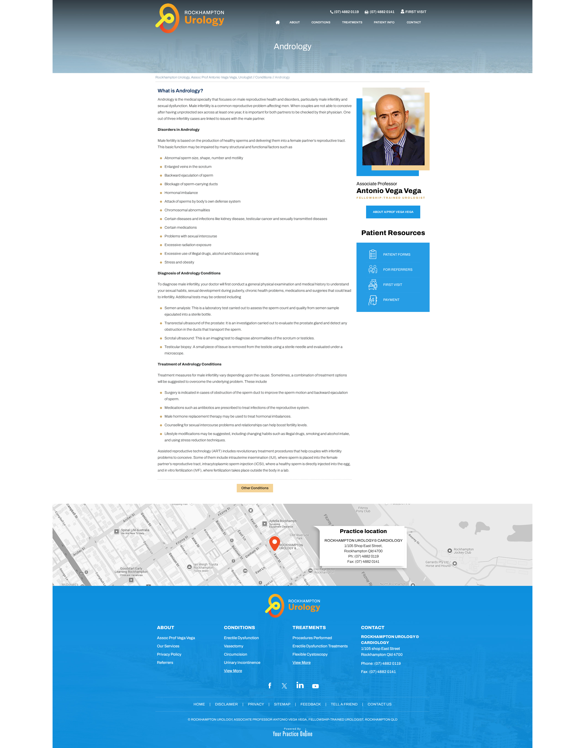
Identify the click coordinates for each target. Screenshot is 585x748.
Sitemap (282, 704)
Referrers (165, 662)
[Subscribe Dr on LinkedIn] (300, 685)
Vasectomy (233, 646)
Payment (391, 300)
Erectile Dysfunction (241, 638)
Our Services (168, 646)
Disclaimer (226, 704)
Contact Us (380, 704)
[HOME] (277, 22)
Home (199, 704)
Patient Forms (396, 254)
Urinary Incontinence (242, 662)
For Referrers (397, 269)
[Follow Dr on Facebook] (269, 685)
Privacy (256, 704)
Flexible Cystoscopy (310, 654)
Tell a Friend (344, 704)
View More (233, 671)
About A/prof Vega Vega (393, 212)
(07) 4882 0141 (382, 12)
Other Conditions (255, 488)
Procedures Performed (312, 638)
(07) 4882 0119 (346, 12)
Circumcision (235, 654)
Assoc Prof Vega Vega (176, 638)
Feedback (310, 704)
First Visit (415, 12)
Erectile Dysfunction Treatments (320, 646)
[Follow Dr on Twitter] (285, 685)
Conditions (263, 77)
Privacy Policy (169, 654)
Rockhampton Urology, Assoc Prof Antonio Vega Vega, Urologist (203, 77)
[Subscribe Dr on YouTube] (316, 685)
